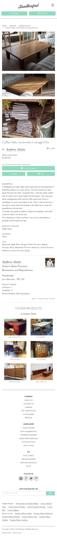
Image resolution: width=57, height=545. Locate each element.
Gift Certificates (28, 411)
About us (28, 400)
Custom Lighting (12, 510)
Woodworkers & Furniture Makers (27, 504)
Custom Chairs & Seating (16, 507)
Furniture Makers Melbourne (43, 514)
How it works (29, 428)
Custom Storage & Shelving (36, 507)
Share (14, 174)
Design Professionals (28, 438)
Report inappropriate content (43, 298)
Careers (28, 407)
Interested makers (28, 435)
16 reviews (25, 294)
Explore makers (29, 459)
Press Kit (28, 418)
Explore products (28, 462)
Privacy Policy (6, 533)
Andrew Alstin (15, 149)
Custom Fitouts (28, 442)
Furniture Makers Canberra (19, 520)
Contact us (29, 404)
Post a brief (14, 13)
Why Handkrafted (28, 431)
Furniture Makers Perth (29, 517)
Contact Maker (30, 168)
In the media (28, 414)
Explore (43, 13)
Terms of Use (17, 533)
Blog (28, 466)
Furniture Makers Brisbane (11, 517)
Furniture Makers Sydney (23, 514)
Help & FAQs (28, 445)
